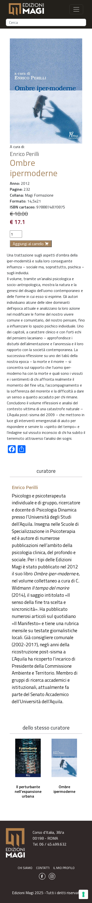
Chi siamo (25, 867)
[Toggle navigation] (76, 9)
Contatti (43, 867)
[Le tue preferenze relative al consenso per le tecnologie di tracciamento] (83, 894)
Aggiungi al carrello (28, 244)
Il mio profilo (64, 867)
